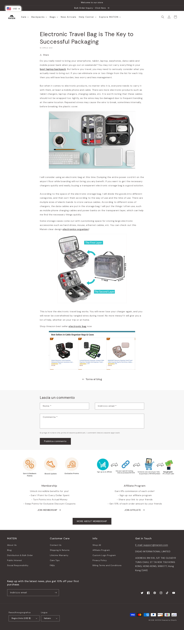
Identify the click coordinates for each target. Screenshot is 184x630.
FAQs (52, 565)
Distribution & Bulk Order (20, 555)
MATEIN (158, 620)
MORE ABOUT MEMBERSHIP (92, 521)
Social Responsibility (17, 565)
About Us (12, 545)
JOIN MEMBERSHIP (47, 510)
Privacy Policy (100, 560)
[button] (163, 17)
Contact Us (56, 545)
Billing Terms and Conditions (107, 565)
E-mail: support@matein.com (151, 544)
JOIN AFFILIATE (132, 510)
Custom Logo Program (104, 555)
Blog (9, 550)
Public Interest (14, 560)
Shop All (97, 545)
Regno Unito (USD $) (21, 618)
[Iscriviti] (55, 592)
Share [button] (46, 55)
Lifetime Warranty (59, 555)
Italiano (47, 618)
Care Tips (55, 560)
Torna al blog (94, 379)
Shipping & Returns (60, 550)
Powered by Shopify (169, 620)
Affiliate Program (101, 550)
